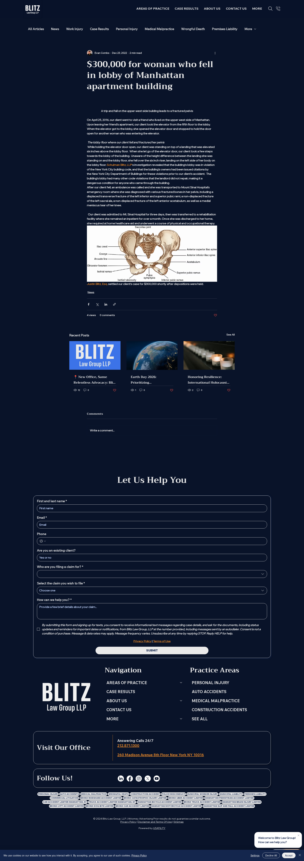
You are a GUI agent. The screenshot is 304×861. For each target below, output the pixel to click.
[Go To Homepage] (33, 9)
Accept (289, 855)
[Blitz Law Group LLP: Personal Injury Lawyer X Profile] (148, 778)
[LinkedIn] (121, 778)
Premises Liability (225, 29)
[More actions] (215, 53)
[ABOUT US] (181, 700)
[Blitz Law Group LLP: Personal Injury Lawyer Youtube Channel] (157, 778)
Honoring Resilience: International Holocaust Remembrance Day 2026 (208, 379)
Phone (41, 534)
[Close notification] (298, 835)
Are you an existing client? (56, 550)
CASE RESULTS (120, 691)
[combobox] (152, 574)
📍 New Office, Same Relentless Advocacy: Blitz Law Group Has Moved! (95, 379)
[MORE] (181, 718)
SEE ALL (200, 718)
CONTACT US (118, 709)
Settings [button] (255, 855)
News (55, 29)
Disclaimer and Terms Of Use (155, 821)
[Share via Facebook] (88, 304)
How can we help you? (54, 600)
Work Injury (74, 29)
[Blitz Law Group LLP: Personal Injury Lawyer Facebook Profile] (130, 778)
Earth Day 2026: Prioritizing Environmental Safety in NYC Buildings (151, 379)
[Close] (300, 855)
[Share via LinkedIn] (105, 304)
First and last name (52, 501)
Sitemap (178, 821)
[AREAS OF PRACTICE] (181, 682)
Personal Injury (127, 29)
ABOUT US (116, 700)
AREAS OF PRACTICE (126, 682)
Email (42, 518)
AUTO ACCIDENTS (209, 691)
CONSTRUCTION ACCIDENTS (219, 709)
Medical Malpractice (159, 29)
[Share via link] (114, 304)
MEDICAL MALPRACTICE (216, 700)
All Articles (36, 29)
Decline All (271, 855)
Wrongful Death (193, 29)
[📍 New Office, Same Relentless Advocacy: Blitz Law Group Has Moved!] (95, 355)
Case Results (99, 29)
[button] (257, 8)
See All (230, 334)
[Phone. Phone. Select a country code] (42, 541)
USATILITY (159, 828)
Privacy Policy (128, 821)
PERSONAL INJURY (210, 682)
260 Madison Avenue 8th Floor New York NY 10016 (160, 755)
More (248, 29)
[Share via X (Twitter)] (97, 304)
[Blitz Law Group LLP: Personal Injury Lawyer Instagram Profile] (139, 778)
